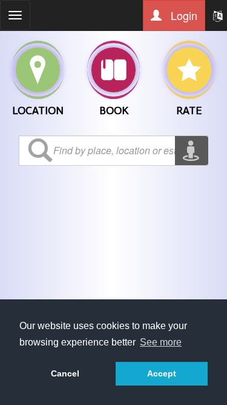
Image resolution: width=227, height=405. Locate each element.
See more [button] (161, 342)
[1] (114, 70)
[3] (189, 70)
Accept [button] (161, 373)
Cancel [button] (65, 373)
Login (182, 15)
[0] (38, 70)
